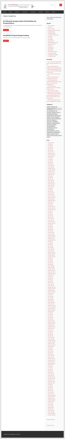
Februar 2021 (50, 218)
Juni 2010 (49, 404)
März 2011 (50, 390)
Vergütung (50, 50)
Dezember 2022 (51, 195)
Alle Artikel (17, 11)
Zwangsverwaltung (57, 132)
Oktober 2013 (50, 343)
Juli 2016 (49, 294)
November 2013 (51, 341)
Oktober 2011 (50, 380)
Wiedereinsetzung (50, 127)
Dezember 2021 (51, 206)
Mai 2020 (49, 227)
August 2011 (50, 383)
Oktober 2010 (50, 398)
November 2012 (51, 360)
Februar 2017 (50, 284)
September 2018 (51, 256)
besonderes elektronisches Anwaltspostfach (51, 109)
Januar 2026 (50, 151)
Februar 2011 (50, 392)
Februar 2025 (50, 165)
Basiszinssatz (53, 106)
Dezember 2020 (51, 221)
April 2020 (50, 229)
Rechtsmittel (49, 121)
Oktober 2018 (50, 255)
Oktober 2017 (50, 272)
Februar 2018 (50, 265)
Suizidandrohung (55, 121)
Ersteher (48, 117)
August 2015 (50, 311)
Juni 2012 (49, 367)
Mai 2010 (49, 405)
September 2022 (51, 200)
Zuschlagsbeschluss (50, 129)
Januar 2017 (50, 285)
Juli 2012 (49, 366)
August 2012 (50, 364)
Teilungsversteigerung (56, 123)
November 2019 (51, 236)
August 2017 (50, 275)
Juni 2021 (49, 212)
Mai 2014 (49, 332)
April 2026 (50, 148)
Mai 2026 (49, 147)
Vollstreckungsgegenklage (51, 124)
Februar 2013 (50, 355)
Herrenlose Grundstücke (52, 34)
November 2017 (51, 270)
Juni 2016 (49, 296)
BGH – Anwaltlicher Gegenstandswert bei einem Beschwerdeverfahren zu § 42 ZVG (54, 63)
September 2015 (51, 310)
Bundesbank (54, 112)
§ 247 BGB (55, 135)
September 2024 (51, 173)
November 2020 (51, 223)
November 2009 (51, 414)
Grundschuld (57, 117)
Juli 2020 (49, 224)
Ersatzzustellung (58, 115)
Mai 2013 (49, 351)
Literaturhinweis (58, 118)
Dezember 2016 (51, 287)
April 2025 (50, 162)
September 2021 (51, 209)
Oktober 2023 (50, 185)
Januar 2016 (50, 303)
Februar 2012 (50, 373)
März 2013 (50, 354)
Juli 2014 (49, 329)
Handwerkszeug (51, 33)
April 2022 (50, 205)
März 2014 (50, 335)
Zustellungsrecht (51, 53)
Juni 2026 (49, 145)
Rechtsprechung (51, 44)
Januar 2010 (50, 411)
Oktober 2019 (50, 238)
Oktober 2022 (50, 199)
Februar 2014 (50, 337)
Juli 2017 (49, 276)
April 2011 (50, 389)
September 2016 (51, 291)
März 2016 (50, 300)
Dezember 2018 (51, 252)
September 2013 (51, 345)
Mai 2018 (49, 261)
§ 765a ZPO (59, 135)
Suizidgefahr (49, 123)
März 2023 (50, 191)
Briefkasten (49, 112)
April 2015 (50, 317)
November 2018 (51, 253)
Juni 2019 (49, 243)
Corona (49, 27)
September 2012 (51, 363)
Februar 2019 (50, 249)
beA (56, 106)
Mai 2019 (49, 244)
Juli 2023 (49, 188)
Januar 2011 (50, 393)
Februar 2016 (50, 302)
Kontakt (53, 11)
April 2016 (50, 299)
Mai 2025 (49, 160)
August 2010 (50, 401)
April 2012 (50, 370)
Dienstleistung (33, 11)
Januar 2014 (50, 338)
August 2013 (50, 346)
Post (50, 120)
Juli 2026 (49, 144)
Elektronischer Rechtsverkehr (53, 30)
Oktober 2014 (50, 325)
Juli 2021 (49, 211)
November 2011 (51, 378)
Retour (49, 45)
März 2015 (50, 319)
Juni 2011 (49, 386)
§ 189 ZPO (52, 135)
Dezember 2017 (51, 268)
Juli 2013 (49, 348)
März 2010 (50, 408)
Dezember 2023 (51, 183)
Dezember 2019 (51, 235)
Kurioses (49, 37)
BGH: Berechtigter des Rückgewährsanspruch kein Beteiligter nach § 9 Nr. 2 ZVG (53, 88)
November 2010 (51, 396)
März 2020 (50, 230)
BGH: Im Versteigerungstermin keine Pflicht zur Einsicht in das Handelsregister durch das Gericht (54, 71)
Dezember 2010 (51, 395)
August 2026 (50, 142)
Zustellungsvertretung (52, 54)
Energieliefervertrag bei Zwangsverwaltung (16, 35)
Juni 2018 (49, 259)
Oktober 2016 (50, 290)
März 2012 (50, 372)
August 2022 (50, 202)
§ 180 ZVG (48, 135)
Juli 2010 (49, 402)
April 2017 (50, 281)
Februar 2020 (50, 232)
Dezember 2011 (51, 376)
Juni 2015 (49, 314)
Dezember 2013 (51, 340)
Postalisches (50, 41)
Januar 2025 (50, 167)
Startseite (4, 11)
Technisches (50, 48)
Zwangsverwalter (50, 132)
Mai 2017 (49, 279)
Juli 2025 (49, 157)
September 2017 (51, 273)
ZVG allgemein (50, 56)
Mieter (48, 120)
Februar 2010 (50, 410)
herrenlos (49, 118)
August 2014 (50, 328)
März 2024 (50, 179)
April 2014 (50, 334)
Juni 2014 (49, 331)
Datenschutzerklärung (51, 419)
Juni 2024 (49, 176)
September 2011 (51, 381)
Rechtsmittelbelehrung (52, 42)
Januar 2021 (50, 220)
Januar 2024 (50, 182)
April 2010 (50, 407)
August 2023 (50, 186)
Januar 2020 (50, 233)
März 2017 (50, 282)
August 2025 (50, 156)
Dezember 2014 (51, 322)
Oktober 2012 (50, 361)
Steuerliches (50, 47)
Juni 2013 (49, 349)
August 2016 (50, 293)
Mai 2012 (49, 369)
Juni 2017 (49, 278)
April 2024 (50, 177)
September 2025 (51, 154)
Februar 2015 (50, 320)
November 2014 (51, 323)
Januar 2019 (50, 250)
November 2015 (51, 306)
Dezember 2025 (51, 153)
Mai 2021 (49, 214)
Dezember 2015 (51, 305)
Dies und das (50, 28)
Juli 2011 (49, 384)
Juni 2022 (49, 203)
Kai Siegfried (11, 19)
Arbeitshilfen (40, 11)
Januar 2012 (50, 375)
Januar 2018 (50, 267)
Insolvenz (52, 118)
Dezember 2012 (51, 358)
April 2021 (50, 215)
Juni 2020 (49, 226)
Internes (49, 36)
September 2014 (51, 326)
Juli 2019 (49, 241)
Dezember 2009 (51, 413)
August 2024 (50, 174)
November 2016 (51, 288)
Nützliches (47, 11)
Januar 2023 (50, 194)
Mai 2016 (49, 297)
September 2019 (51, 240)
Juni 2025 (49, 159)
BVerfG (58, 112)
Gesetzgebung (50, 31)
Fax (51, 117)
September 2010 (51, 399)
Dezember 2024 (51, 168)
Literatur (49, 39)
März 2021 (50, 217)
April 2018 (50, 262)
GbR (53, 117)
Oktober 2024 (50, 171)
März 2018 (50, 264)
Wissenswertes (24, 11)
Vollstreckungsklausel (51, 126)
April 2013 (50, 352)
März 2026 (50, 150)
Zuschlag (55, 127)
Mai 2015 (49, 316)
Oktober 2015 (50, 308)
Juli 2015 (49, 313)
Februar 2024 (50, 180)
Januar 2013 (50, 357)
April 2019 (50, 246)
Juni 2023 (49, 189)
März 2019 (50, 247)
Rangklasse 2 (54, 120)
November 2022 (51, 197)
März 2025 (50, 163)
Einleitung (10, 11)
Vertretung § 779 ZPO (52, 51)
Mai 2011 (49, 387)
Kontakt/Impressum (50, 425)
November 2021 (51, 208)
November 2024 (51, 170)
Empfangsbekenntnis (50, 115)
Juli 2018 (49, 258)
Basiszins (48, 106)
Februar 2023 (50, 192)
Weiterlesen (5, 40)
